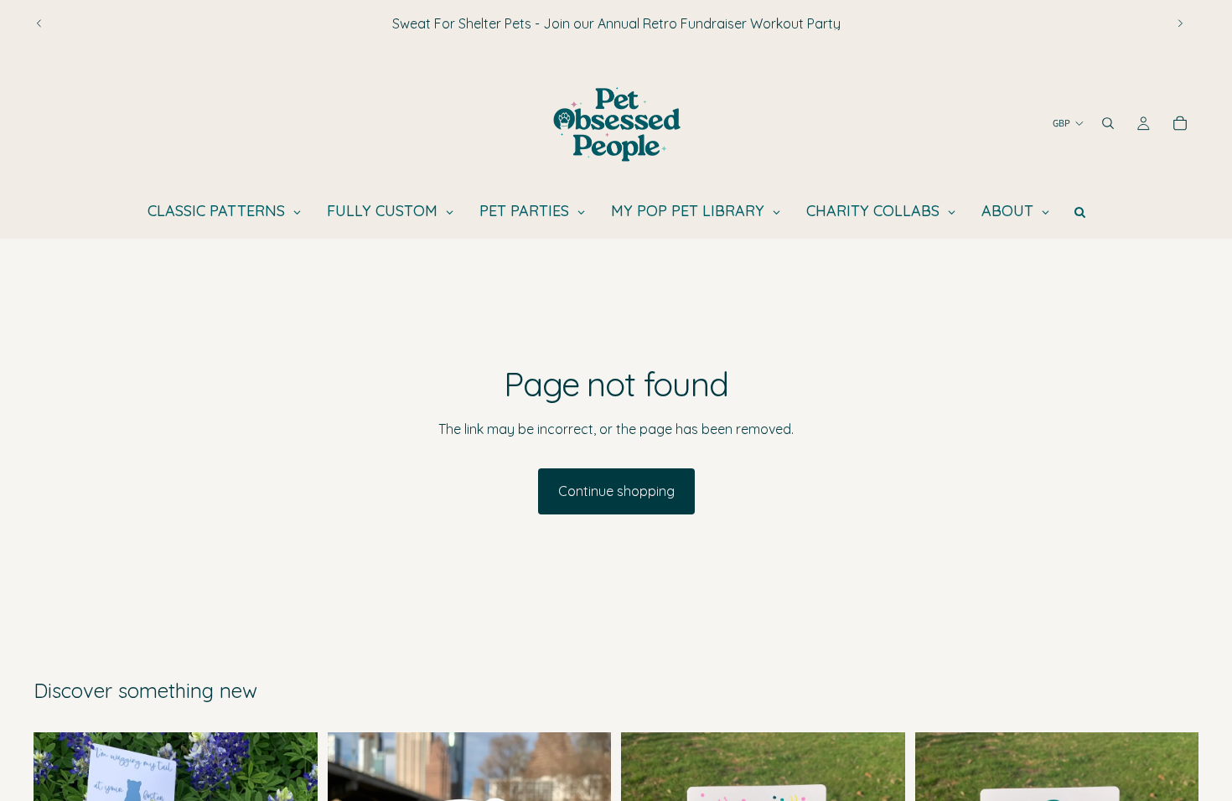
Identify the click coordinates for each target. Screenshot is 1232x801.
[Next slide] (1180, 23)
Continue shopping (616, 491)
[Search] (1108, 123)
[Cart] (1180, 123)
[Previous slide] (39, 23)
